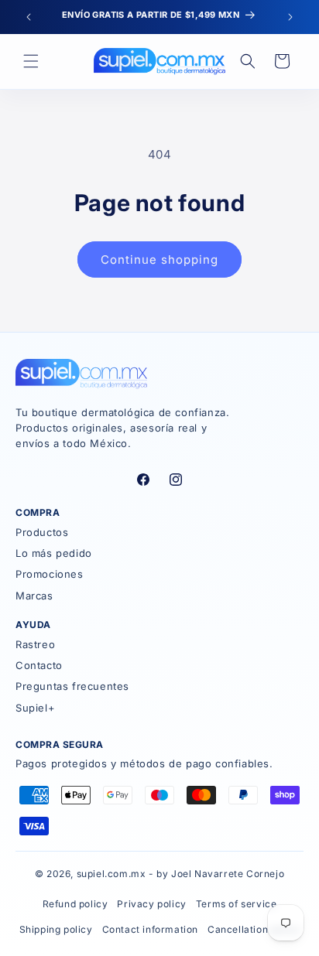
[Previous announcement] (29, 17)
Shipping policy (56, 929)
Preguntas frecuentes (72, 686)
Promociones (49, 574)
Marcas (34, 595)
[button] (31, 61)
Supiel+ (35, 708)
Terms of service (236, 904)
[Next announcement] (290, 17)
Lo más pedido (53, 553)
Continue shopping (159, 259)
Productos (41, 532)
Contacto (39, 665)
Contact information (150, 929)
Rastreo (35, 644)
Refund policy (75, 904)
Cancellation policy (254, 929)
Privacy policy (151, 904)
